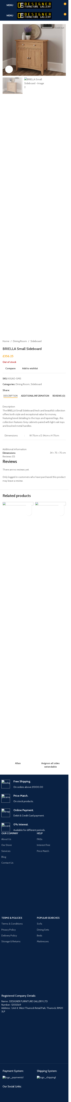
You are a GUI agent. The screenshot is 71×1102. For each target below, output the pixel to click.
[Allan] (18, 631)
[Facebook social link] (5, 1093)
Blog (3, 856)
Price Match (43, 851)
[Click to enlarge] (9, 69)
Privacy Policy (8, 929)
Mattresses (43, 941)
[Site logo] (34, 4)
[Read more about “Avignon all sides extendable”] (61, 513)
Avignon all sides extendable (50, 765)
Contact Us (7, 862)
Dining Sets (43, 929)
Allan (18, 763)
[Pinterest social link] (11, 1093)
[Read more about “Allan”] (29, 513)
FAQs (39, 839)
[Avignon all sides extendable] (50, 631)
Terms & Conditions (12, 923)
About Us (6, 839)
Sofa (39, 923)
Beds (39, 935)
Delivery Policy (9, 935)
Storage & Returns (11, 941)
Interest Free (43, 845)
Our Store (6, 845)
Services (6, 851)
